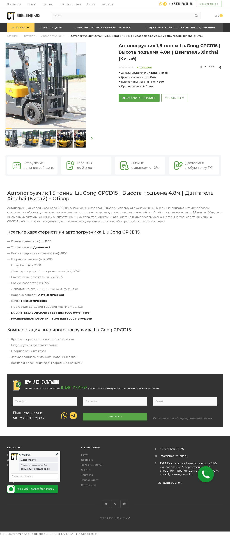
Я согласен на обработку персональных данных (182, 418)
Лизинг (85, 469)
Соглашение (88, 484)
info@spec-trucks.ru (173, 456)
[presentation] (92, 138)
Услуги (85, 454)
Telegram (106, 504)
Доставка (87, 459)
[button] (9, 128)
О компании (90, 447)
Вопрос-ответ (89, 479)
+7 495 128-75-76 (172, 448)
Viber (115, 504)
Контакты (87, 474)
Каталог (14, 447)
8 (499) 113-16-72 (74, 388)
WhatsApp (124, 504)
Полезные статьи (91, 464)
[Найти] (196, 15)
